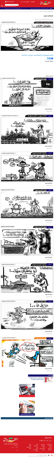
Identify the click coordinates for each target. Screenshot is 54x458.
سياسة (43, 449)
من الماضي (50, 449)
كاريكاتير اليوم (48, 109)
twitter (21, 2)
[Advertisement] (27, 427)
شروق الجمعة (28, 447)
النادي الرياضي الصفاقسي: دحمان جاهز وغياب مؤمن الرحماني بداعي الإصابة (25, 8)
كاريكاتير (46, 11)
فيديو (30, 448)
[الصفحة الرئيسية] (45, 2)
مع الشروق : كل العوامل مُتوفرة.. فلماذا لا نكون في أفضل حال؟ (36, 378)
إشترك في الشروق (10, 1)
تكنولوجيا (50, 445)
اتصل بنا (4, 6)
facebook (23, 2)
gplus (26, 2)
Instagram (29, 2)
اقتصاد (37, 444)
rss (24, 2)
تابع (17, 450)
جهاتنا (30, 445)
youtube (27, 2)
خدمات (44, 447)
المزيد (2, 6)
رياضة (37, 447)
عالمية (37, 448)
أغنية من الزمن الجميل (35, 450)
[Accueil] (10, 439)
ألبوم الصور (43, 444)
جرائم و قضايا (36, 445)
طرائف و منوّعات (42, 448)
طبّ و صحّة (50, 448)
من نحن (13, 447)
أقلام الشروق (49, 444)
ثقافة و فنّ (43, 445)
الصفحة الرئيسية (50, 11)
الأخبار (51, 8)
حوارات (50, 447)
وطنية (30, 444)
